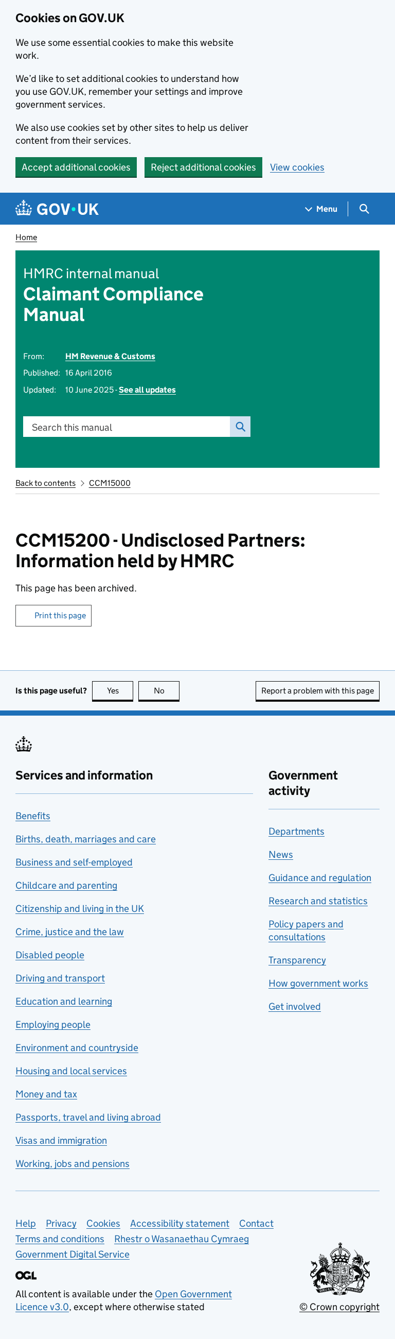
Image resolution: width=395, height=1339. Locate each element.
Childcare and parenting (66, 885)
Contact (256, 1223)
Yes (120, 691)
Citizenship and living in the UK (79, 908)
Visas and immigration (61, 1140)
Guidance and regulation (319, 878)
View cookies (297, 167)
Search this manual (72, 427)
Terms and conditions (59, 1239)
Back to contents (45, 483)
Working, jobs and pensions (72, 1163)
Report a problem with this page (317, 691)
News (280, 854)
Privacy (61, 1223)
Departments (296, 831)
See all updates (147, 390)
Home (26, 237)
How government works (318, 983)
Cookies (103, 1223)
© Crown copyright (339, 1307)
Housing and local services (71, 1071)
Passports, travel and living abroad (88, 1117)
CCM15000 (110, 483)
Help (25, 1223)
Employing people (53, 1024)
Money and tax (46, 1094)
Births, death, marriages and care (85, 839)
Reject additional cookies (203, 167)
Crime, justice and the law (69, 932)
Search (240, 426)
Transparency (297, 960)
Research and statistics (318, 901)
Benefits (32, 816)
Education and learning (63, 1001)
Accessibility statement (179, 1223)
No (166, 691)
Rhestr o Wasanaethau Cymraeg (181, 1239)
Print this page (60, 615)
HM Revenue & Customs (110, 356)
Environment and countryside (76, 1048)
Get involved (294, 1006)
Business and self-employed (74, 862)
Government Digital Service (72, 1254)
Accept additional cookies (76, 167)
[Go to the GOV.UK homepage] (57, 208)
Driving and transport (60, 978)
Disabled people (49, 955)
